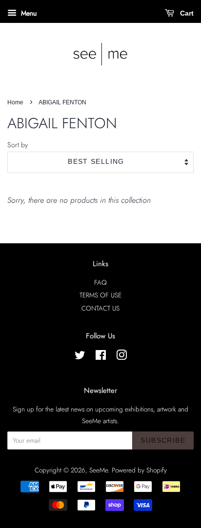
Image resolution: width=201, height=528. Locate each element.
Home (15, 102)
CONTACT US (100, 308)
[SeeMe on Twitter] (80, 357)
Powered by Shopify (139, 470)
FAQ (100, 282)
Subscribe (163, 440)
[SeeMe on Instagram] (121, 357)
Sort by (17, 145)
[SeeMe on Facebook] (100, 357)
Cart (186, 13)
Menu (28, 13)
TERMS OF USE (100, 295)
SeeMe (98, 470)
